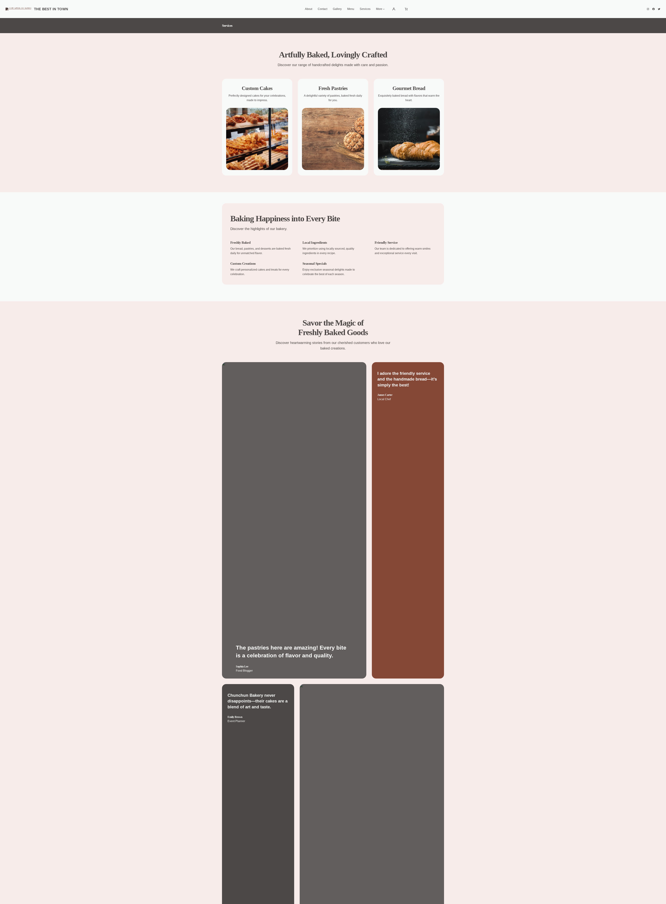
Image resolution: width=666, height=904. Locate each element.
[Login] (393, 9)
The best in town (51, 9)
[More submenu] (384, 9)
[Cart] (406, 9)
